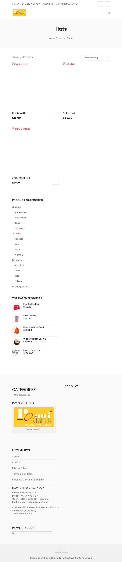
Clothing (61, 38)
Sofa (16, 275)
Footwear (19, 228)
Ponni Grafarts (52, 557)
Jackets (18, 238)
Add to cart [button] (56, 117)
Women (18, 254)
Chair (17, 270)
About (15, 456)
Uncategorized (20, 286)
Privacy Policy (19, 468)
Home (52, 38)
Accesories (20, 212)
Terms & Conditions (23, 473)
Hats (18, 233)
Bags (17, 222)
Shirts (17, 249)
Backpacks (20, 217)
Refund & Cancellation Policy (28, 479)
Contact (16, 462)
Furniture (17, 260)
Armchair (19, 265)
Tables (18, 281)
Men (16, 244)
